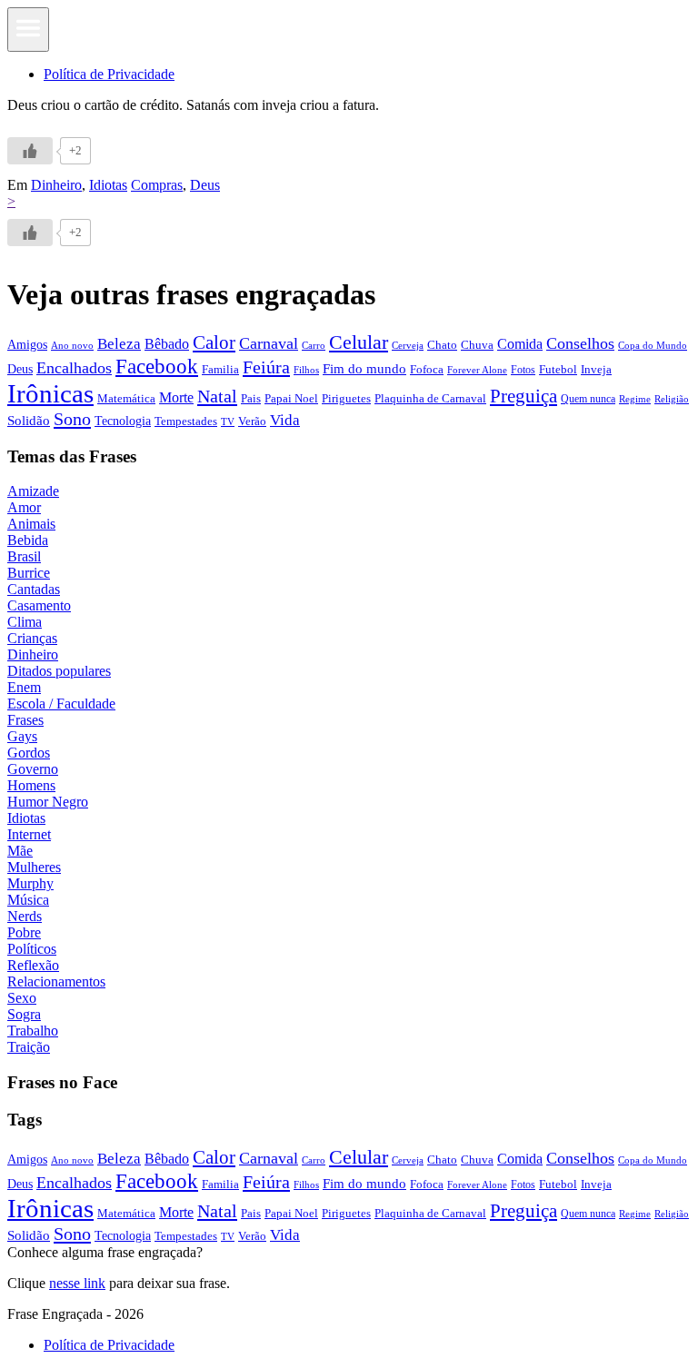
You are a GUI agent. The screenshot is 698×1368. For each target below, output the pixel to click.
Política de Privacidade (109, 74)
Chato (442, 345)
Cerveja (408, 345)
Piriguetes (346, 398)
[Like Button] (30, 150)
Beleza (119, 343)
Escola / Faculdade (61, 703)
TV (227, 422)
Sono (72, 419)
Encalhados (74, 368)
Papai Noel (291, 398)
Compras (157, 185)
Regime (635, 398)
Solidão (28, 420)
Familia (220, 369)
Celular (358, 342)
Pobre (24, 932)
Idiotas (108, 185)
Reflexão (33, 965)
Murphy (30, 883)
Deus (205, 185)
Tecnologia (123, 420)
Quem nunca (588, 398)
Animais (31, 523)
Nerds (24, 916)
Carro (313, 345)
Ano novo (72, 345)
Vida (285, 420)
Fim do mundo (364, 369)
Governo (32, 769)
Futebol (558, 369)
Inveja (596, 369)
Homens (31, 785)
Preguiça (523, 396)
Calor (214, 342)
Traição (28, 1047)
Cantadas (33, 589)
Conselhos (580, 343)
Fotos (523, 369)
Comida (520, 344)
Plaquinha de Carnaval (430, 398)
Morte (176, 397)
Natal (217, 396)
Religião (671, 398)
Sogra (24, 1014)
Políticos (31, 949)
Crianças (32, 638)
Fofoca (427, 369)
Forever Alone (477, 369)
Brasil (24, 556)
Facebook (156, 366)
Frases (25, 720)
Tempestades (186, 421)
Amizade (33, 491)
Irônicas (50, 393)
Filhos (306, 370)
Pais (251, 398)
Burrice (28, 572)
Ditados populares (59, 671)
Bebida (27, 540)
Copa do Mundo (652, 345)
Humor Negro (47, 801)
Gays (22, 736)
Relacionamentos (56, 981)
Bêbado (167, 344)
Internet (29, 834)
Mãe (20, 850)
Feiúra (266, 367)
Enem (24, 687)
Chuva (477, 345)
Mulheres (34, 867)
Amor (24, 507)
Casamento (39, 605)
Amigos (27, 344)
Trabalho (32, 1030)
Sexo (21, 998)
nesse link (77, 1283)
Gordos (28, 752)
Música (28, 899)
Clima (24, 621)
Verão (252, 421)
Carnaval (268, 343)
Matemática (126, 398)
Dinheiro (56, 185)
